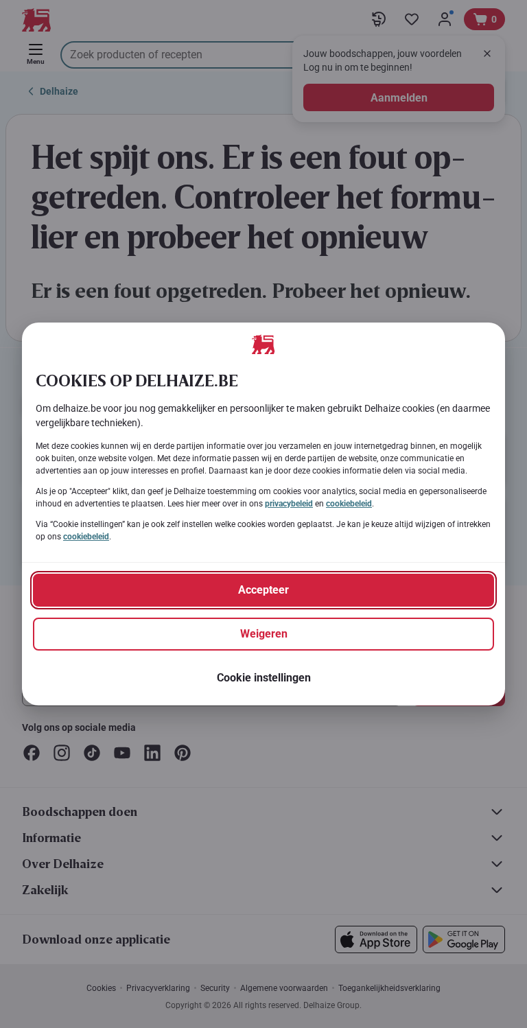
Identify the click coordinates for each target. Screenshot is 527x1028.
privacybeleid (289, 504)
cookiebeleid (349, 504)
